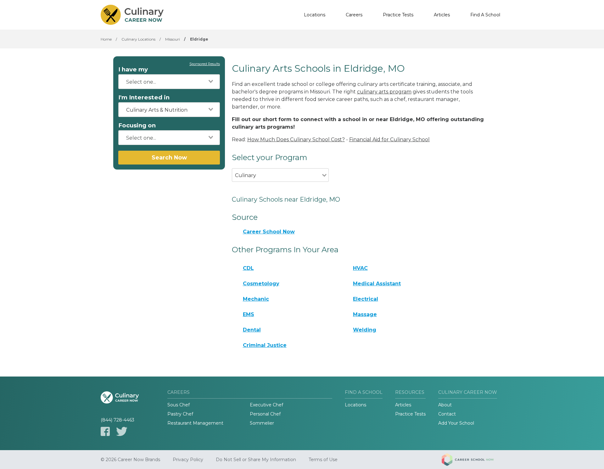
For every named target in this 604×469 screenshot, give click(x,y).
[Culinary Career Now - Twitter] (121, 431)
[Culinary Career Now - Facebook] (105, 431)
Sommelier (262, 423)
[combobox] (169, 82)
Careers (354, 15)
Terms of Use (323, 459)
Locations (314, 15)
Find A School (485, 15)
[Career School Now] (472, 459)
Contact (447, 414)
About (445, 405)
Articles (442, 15)
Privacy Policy (188, 459)
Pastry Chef (180, 414)
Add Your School (456, 423)
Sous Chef (178, 405)
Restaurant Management (195, 423)
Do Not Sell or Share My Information (256, 459)
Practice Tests (398, 15)
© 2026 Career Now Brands (130, 459)
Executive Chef (266, 405)
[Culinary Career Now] (132, 14)
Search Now (169, 157)
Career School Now (269, 232)
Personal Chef (265, 414)
